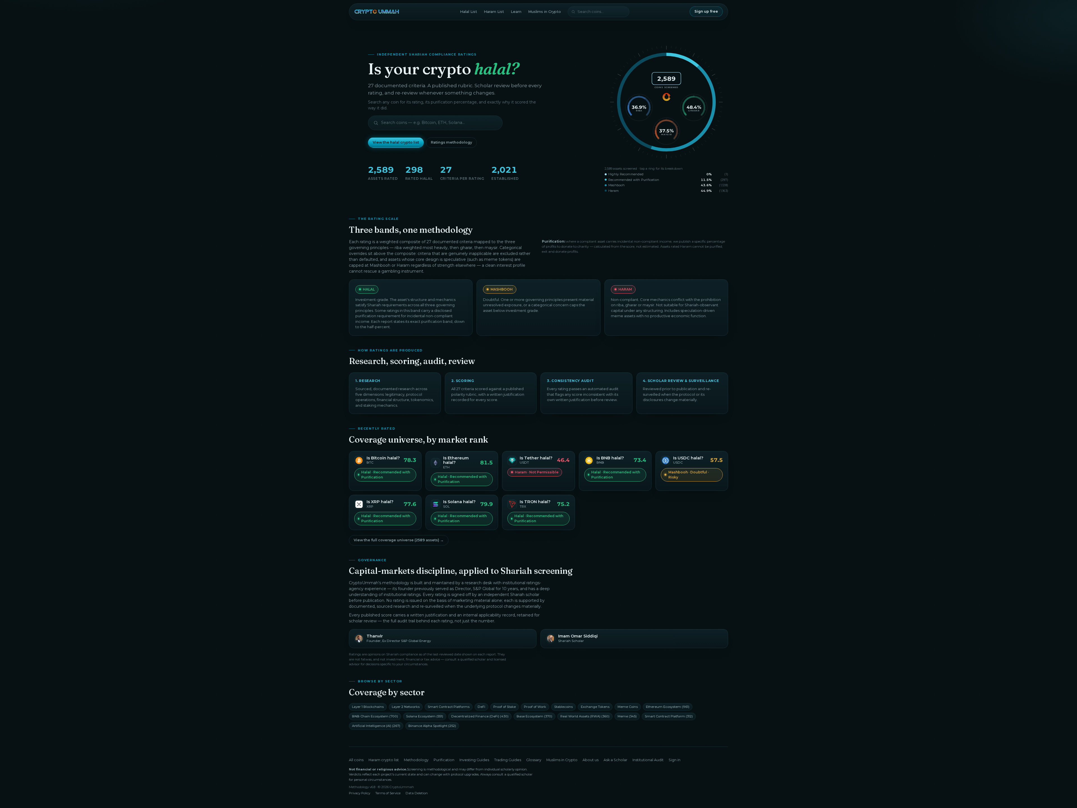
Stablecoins (563, 707)
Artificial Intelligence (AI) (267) (376, 726)
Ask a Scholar (615, 760)
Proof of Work (535, 707)
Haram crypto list (384, 760)
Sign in (674, 760)
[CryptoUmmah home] (376, 11)
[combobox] (598, 11)
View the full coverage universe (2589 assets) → (399, 540)
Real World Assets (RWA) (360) (584, 716)
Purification (444, 760)
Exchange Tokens (595, 707)
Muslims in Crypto (544, 11)
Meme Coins (628, 707)
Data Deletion (417, 793)
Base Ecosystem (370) (534, 716)
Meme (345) (627, 716)
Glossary (533, 760)
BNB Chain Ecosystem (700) (375, 716)
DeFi (481, 707)
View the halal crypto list (396, 142)
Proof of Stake (504, 707)
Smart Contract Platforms (449, 707)
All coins (356, 760)
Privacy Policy (359, 793)
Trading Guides (507, 760)
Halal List (468, 11)
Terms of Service (388, 793)
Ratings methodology (451, 142)
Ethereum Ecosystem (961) (667, 707)
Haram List (494, 11)
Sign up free (706, 11)
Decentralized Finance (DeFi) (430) (479, 716)
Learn (516, 11)
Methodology (416, 760)
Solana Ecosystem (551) (424, 716)
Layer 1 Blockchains (368, 707)
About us (591, 760)
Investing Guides (474, 760)
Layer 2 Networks (406, 707)
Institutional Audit (648, 760)
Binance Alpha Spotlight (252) (432, 726)
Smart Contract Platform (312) (669, 716)
